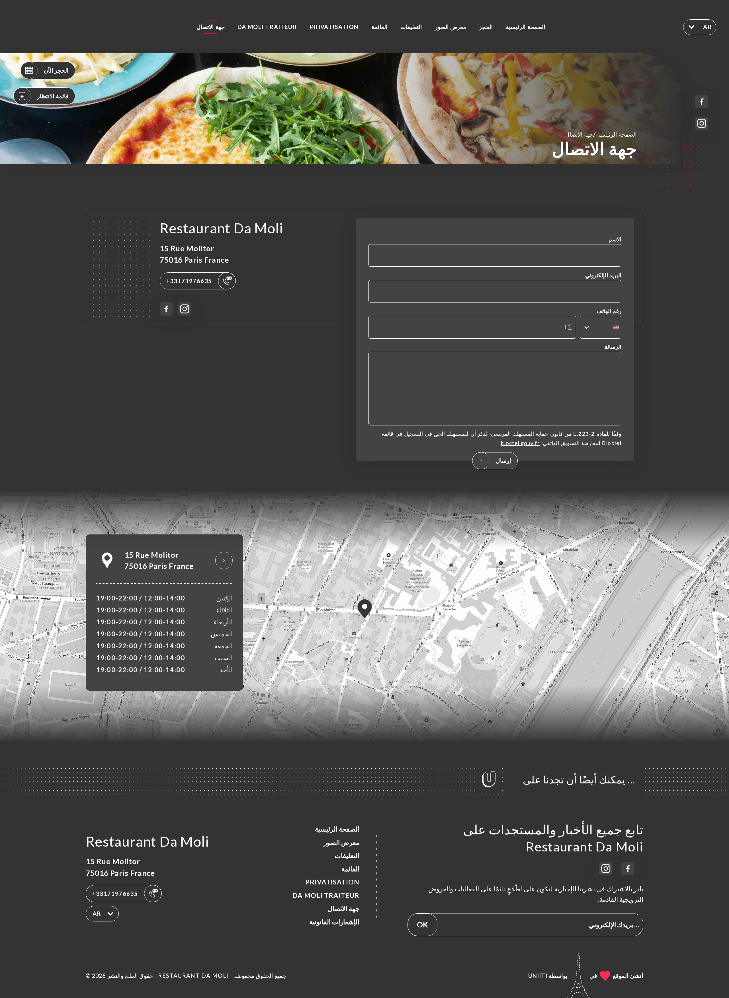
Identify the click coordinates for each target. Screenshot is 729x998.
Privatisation (334, 26)
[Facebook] (701, 101)
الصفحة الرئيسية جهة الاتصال (601, 134)
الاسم (615, 239)
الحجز (486, 26)
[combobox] (601, 327)
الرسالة (613, 347)
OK (422, 924)
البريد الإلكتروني (603, 275)
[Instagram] (701, 123)
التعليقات (411, 26)
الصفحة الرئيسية (525, 26)
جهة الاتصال (210, 26)
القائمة (379, 26)
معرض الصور (450, 26)
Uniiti (537, 975)
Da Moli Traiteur (267, 26)
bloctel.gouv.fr (520, 443)
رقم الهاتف (609, 311)
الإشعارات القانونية (334, 922)
